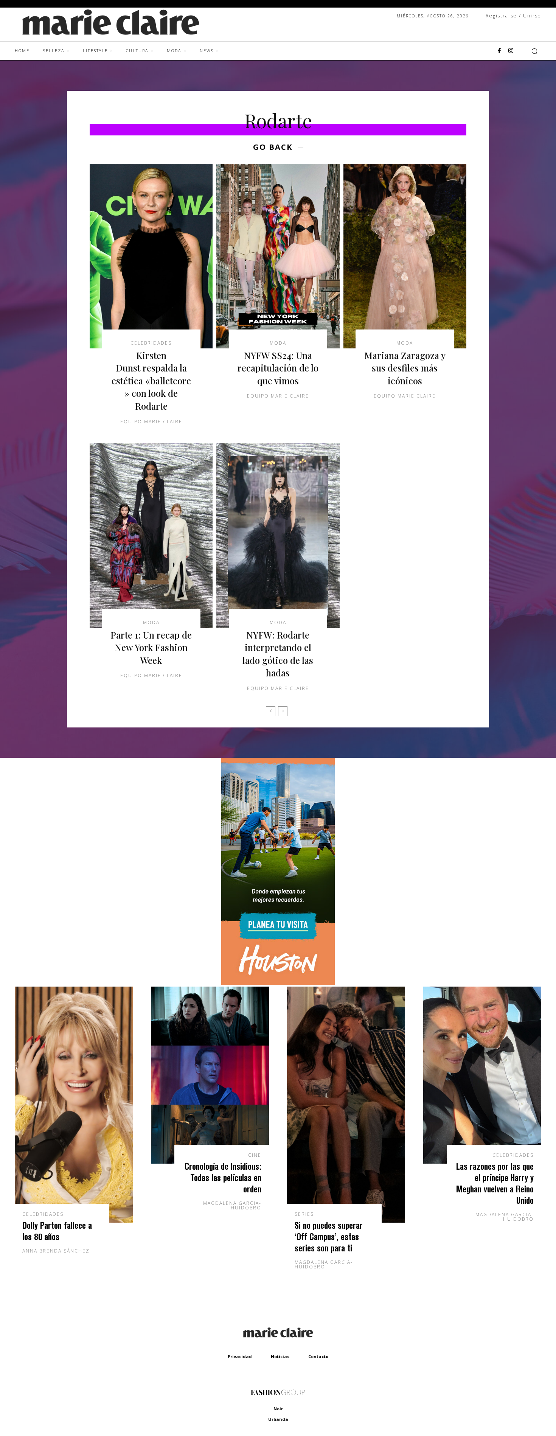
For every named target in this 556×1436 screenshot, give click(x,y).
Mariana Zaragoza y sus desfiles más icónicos (405, 368)
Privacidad (240, 1356)
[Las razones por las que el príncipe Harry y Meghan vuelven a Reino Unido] (482, 1075)
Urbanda (278, 1419)
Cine (254, 1155)
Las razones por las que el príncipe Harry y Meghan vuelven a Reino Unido (495, 1183)
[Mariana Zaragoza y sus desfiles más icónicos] (404, 256)
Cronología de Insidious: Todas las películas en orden (223, 1177)
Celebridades (151, 343)
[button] (534, 51)
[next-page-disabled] (282, 711)
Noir (278, 1408)
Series (304, 1214)
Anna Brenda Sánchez (56, 1251)
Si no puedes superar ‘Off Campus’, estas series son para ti (329, 1236)
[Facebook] (499, 51)
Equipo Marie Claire (151, 421)
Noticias (280, 1356)
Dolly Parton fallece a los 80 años (57, 1230)
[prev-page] (270, 711)
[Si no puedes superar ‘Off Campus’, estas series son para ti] (346, 1105)
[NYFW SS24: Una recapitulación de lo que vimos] (277, 256)
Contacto (318, 1356)
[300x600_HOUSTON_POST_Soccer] (278, 982)
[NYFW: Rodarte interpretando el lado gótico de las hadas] (277, 535)
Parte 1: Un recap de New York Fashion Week (151, 647)
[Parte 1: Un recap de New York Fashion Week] (151, 535)
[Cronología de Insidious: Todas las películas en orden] (210, 1075)
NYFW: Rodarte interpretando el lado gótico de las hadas (277, 654)
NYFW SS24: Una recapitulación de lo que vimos (278, 368)
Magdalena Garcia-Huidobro (232, 1205)
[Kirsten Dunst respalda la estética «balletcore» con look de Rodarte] (151, 256)
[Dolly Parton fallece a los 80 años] (74, 1105)
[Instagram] (510, 51)
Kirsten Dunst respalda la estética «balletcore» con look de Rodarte (151, 380)
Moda (278, 343)
